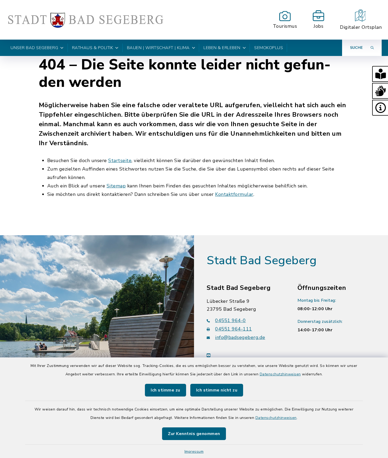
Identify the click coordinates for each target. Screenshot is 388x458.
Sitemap (116, 186)
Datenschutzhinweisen (280, 374)
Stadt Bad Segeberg (261, 260)
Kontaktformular (234, 194)
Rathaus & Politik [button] (92, 48)
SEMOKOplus (268, 48)
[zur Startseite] (85, 20)
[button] (380, 74)
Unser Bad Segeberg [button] (34, 48)
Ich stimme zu (165, 390)
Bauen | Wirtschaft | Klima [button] (158, 48)
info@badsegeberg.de (240, 337)
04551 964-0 (230, 320)
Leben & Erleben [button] (222, 48)
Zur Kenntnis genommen (194, 434)
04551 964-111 (233, 329)
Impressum (194, 451)
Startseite (119, 160)
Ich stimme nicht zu (217, 390)
